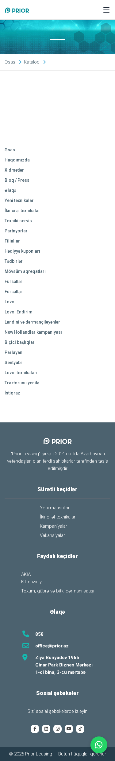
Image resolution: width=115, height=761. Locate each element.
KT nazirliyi (32, 581)
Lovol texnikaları (21, 372)
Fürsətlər (13, 281)
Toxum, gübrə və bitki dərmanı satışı (57, 591)
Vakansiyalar (52, 535)
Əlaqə (10, 190)
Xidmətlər (14, 170)
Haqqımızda (17, 159)
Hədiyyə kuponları (22, 251)
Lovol (10, 301)
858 (39, 634)
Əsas (10, 149)
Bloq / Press (17, 180)
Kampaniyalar (53, 526)
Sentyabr (13, 362)
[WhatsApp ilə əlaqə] (98, 744)
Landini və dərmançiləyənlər (32, 322)
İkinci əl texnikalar (22, 210)
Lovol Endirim (19, 311)
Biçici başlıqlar (20, 342)
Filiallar (12, 241)
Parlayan (13, 352)
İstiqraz (12, 392)
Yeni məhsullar (55, 508)
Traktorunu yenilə (22, 382)
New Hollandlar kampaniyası (33, 332)
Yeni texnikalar (19, 200)
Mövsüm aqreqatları (25, 271)
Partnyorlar (16, 230)
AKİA (26, 574)
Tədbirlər (14, 261)
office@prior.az (52, 646)
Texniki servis (18, 220)
